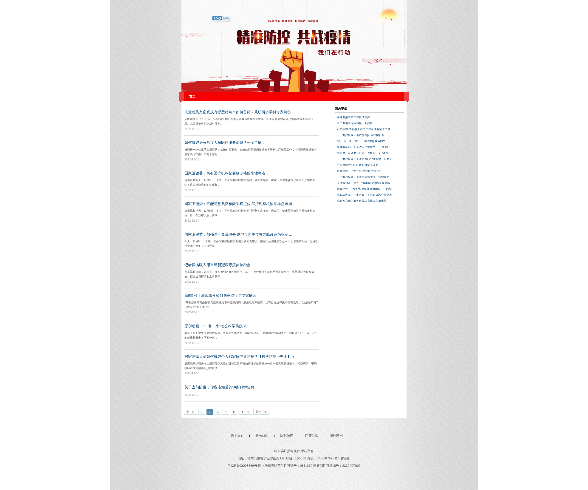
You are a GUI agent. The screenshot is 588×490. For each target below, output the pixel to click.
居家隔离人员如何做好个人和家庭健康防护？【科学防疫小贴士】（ (239, 357)
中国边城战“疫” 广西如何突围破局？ (359, 165)
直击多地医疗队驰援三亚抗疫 (355, 123)
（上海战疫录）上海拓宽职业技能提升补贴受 (364, 159)
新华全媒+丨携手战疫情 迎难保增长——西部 (364, 189)
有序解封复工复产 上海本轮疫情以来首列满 (363, 183)
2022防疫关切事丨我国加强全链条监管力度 (363, 129)
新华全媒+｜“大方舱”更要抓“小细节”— (360, 171)
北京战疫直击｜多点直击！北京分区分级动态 (364, 195)
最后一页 (261, 411)
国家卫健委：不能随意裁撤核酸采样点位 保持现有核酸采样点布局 (238, 204)
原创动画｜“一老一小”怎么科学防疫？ (215, 326)
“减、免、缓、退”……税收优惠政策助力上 (362, 141)
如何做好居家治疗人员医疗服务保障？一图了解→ (224, 143)
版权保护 (286, 435)
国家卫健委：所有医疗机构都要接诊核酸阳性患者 (224, 173)
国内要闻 (341, 109)
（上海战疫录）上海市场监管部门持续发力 (363, 177)
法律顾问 (336, 435)
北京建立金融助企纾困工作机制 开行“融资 (362, 153)
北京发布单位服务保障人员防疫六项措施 (362, 200)
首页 (192, 96)
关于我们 (237, 435)
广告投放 (311, 435)
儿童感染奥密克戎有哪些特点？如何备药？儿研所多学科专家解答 (237, 112)
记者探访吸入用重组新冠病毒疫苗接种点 (217, 265)
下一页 (245, 411)
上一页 (190, 411)
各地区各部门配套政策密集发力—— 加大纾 (363, 147)
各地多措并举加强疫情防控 (353, 117)
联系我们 (261, 435)
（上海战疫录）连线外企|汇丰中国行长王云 (363, 135)
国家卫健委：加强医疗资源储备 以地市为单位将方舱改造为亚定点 (238, 234)
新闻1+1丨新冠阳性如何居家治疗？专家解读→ (222, 295)
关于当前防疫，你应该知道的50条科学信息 (219, 387)
